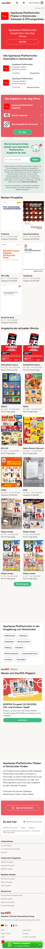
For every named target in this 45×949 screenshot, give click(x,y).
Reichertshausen (11, 654)
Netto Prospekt (6, 882)
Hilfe (3, 930)
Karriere (4, 852)
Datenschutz (6, 933)
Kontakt (25, 933)
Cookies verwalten (29, 937)
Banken (32, 828)
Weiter (35, 159)
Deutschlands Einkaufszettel (11, 895)
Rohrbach (19, 648)
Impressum (27, 930)
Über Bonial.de (6, 846)
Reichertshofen (24, 642)
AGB (2, 937)
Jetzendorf (21, 660)
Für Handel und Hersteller (10, 849)
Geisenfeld (9, 642)
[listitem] (11, 220)
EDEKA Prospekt (7, 862)
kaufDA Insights (7, 899)
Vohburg (8, 648)
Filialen (23, 828)
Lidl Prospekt (6, 886)
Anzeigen (38, 8)
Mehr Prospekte (22, 584)
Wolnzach (23, 636)
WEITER (22, 42)
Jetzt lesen (22, 720)
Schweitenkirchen (29, 654)
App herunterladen (8, 902)
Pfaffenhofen (10, 636)
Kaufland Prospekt (8, 866)
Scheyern (8, 660)
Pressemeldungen (8, 906)
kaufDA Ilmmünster (10, 828)
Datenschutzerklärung (29, 182)
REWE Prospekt (7, 869)
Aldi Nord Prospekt (8, 879)
